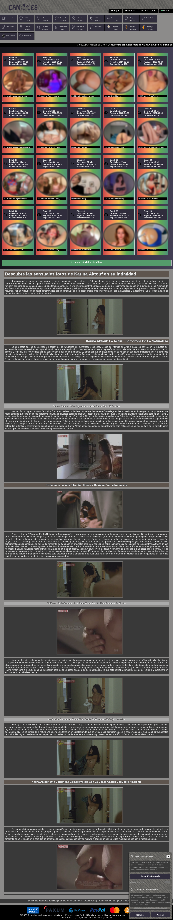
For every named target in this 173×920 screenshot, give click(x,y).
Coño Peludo (10, 26)
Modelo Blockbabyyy (50, 198)
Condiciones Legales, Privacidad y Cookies (150, 908)
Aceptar (160, 915)
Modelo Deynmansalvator (18, 147)
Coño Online (150, 18)
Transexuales (148, 10)
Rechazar (140, 915)
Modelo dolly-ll (81, 198)
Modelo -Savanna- (149, 250)
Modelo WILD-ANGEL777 (152, 147)
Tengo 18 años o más (150, 876)
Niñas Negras (10, 35)
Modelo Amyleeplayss (17, 198)
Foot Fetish (98, 26)
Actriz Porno (90, 901)
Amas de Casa (10, 18)
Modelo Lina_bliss (116, 250)
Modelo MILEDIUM (149, 198)
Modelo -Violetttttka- (83, 250)
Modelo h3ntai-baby (50, 250)
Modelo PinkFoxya (150, 96)
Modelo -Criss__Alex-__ (85, 96)
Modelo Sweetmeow (50, 96)
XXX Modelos (124, 901)
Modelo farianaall (15, 250)
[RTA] (167, 882)
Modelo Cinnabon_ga (17, 96)
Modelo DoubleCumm (50, 147)
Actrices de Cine (97, 45)
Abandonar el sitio (137, 882)
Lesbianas (27, 35)
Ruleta (166, 10)
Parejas (115, 10)
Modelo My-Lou (115, 96)
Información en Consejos (70, 901)
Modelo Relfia (80, 147)
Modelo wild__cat (116, 147)
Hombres (130, 10)
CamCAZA (82, 45)
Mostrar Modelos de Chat (86, 262)
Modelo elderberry (116, 198)
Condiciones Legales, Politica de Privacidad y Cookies (86, 917)
